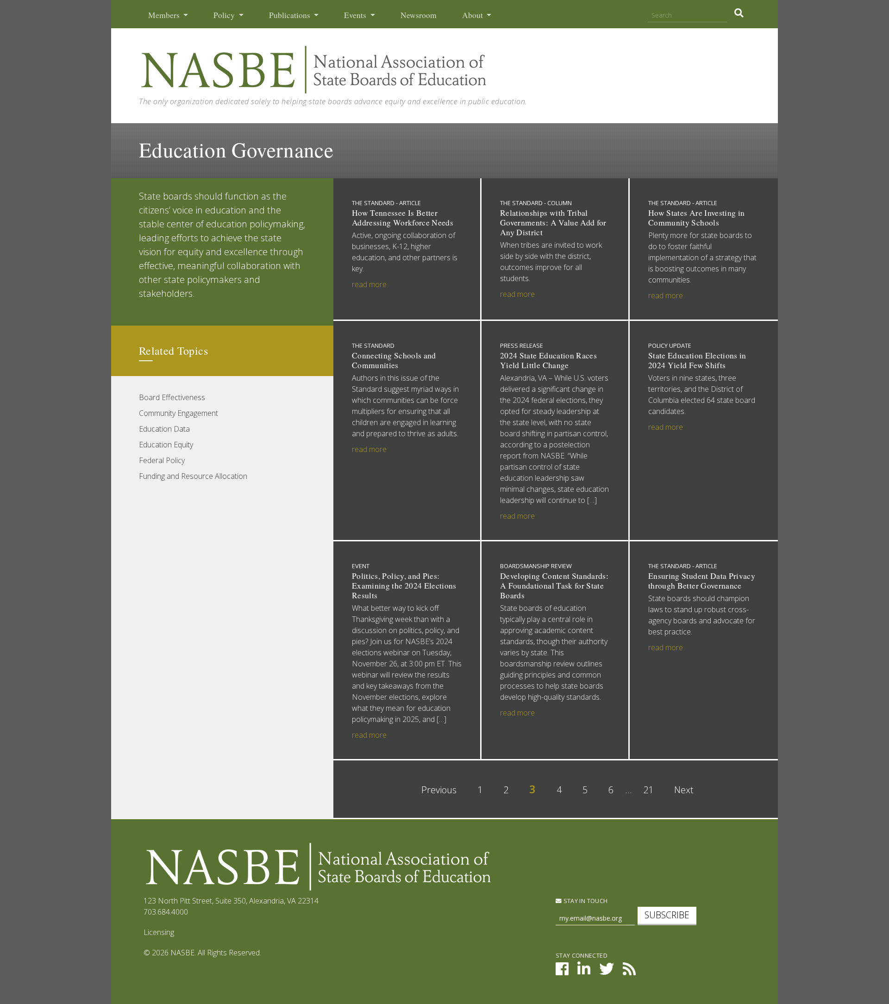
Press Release (521, 345)
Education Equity (166, 444)
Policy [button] (225, 15)
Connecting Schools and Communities (394, 360)
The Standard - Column (536, 203)
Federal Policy (162, 460)
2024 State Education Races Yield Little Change (548, 360)
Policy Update (669, 345)
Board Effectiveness (172, 397)
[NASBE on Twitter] (606, 971)
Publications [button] (290, 15)
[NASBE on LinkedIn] (583, 971)
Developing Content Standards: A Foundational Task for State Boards (554, 586)
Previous (439, 790)
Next (684, 790)
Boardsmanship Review (536, 566)
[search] (738, 13)
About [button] (473, 15)
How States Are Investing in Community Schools (696, 217)
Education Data (164, 429)
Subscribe (667, 915)
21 (648, 790)
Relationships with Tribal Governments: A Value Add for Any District (553, 222)
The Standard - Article (386, 203)
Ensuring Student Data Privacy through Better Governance (701, 581)
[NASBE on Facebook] (562, 971)
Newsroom (419, 15)
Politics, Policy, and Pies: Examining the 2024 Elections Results (404, 586)
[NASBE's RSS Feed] (629, 971)
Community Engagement (178, 413)
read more (369, 284)
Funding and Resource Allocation (193, 476)
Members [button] (165, 15)
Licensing (159, 932)
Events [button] (356, 15)
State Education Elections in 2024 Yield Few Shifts (697, 360)
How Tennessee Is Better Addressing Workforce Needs (402, 217)
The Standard (373, 345)
